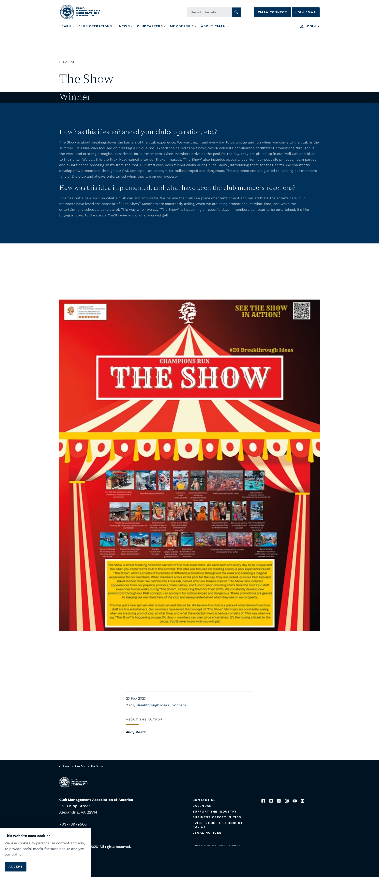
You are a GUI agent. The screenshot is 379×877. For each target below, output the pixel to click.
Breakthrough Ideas (153, 705)
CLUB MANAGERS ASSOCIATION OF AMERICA (216, 845)
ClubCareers (150, 26)
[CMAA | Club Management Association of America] (80, 12)
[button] (236, 12)
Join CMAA (306, 12)
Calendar (202, 806)
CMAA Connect (272, 12)
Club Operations (95, 26)
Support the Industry (214, 811)
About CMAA (213, 26)
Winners (179, 705)
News (124, 26)
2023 (130, 705)
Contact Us (204, 800)
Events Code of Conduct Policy (217, 825)
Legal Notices (206, 832)
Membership (182, 26)
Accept (15, 866)
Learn (65, 26)
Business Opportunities (216, 817)
